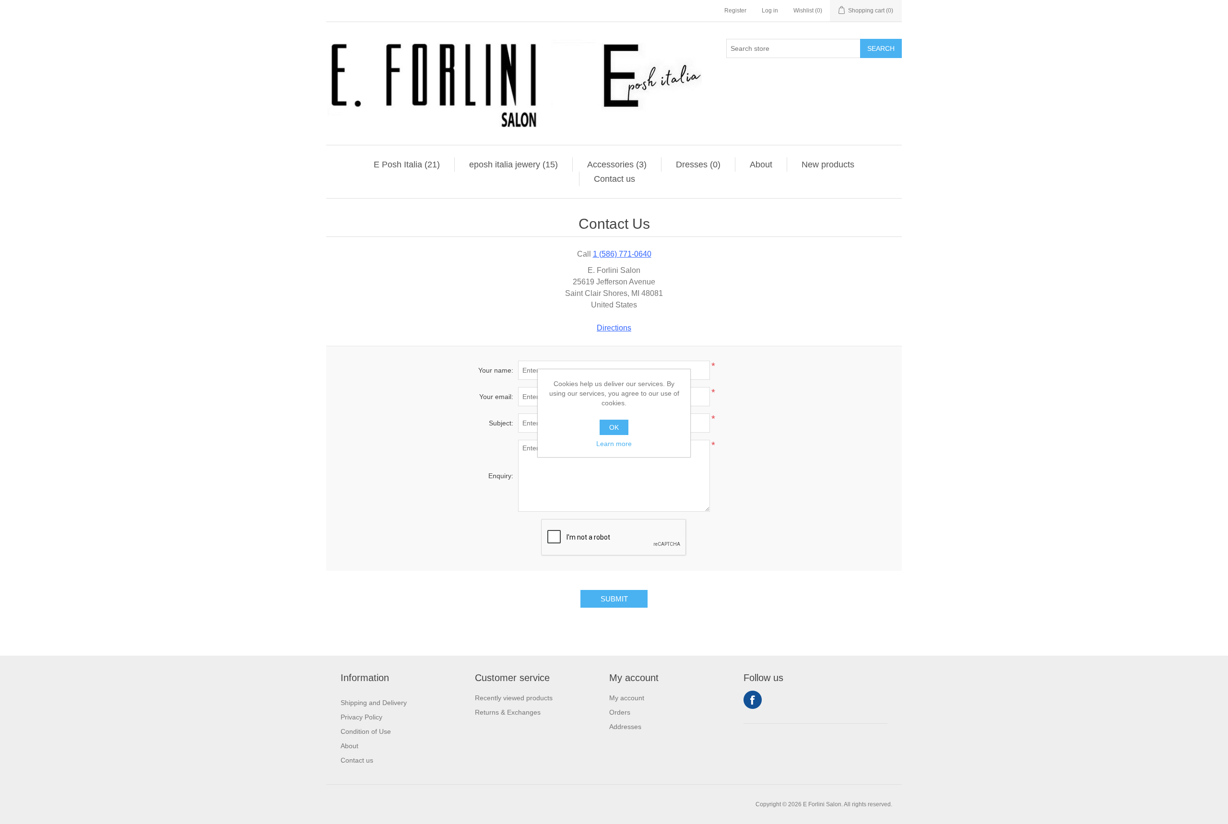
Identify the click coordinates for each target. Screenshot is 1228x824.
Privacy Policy (361, 717)
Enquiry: (500, 476)
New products (828, 164)
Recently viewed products (514, 698)
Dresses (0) (698, 164)
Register (735, 10)
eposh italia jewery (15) (513, 164)
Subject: (501, 423)
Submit (614, 599)
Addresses (625, 726)
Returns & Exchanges (508, 712)
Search (881, 48)
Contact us (614, 179)
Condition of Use (366, 731)
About (761, 164)
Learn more (614, 443)
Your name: (495, 370)
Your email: (496, 396)
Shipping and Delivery (374, 702)
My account (626, 698)
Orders (619, 712)
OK (614, 427)
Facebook (753, 700)
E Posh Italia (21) (407, 164)
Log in (770, 10)
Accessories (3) (617, 164)
